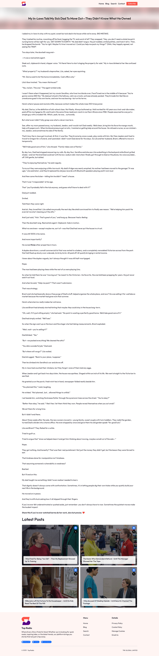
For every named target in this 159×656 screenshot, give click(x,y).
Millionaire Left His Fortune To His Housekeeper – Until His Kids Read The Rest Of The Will (49, 602)
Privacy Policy (117, 623)
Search (86, 631)
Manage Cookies (118, 631)
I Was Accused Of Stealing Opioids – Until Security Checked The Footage (107, 602)
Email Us (115, 635)
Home (85, 623)
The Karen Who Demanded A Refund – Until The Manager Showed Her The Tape (105, 560)
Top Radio (27, 628)
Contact (86, 635)
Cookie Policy (117, 627)
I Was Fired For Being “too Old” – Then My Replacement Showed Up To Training (50, 560)
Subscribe (132, 3)
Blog (85, 627)
